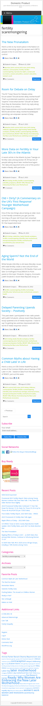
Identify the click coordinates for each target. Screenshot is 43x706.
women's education (30, 74)
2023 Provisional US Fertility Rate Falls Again (17, 517)
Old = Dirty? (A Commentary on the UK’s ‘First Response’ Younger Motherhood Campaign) (21, 203)
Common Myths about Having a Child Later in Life (20, 360)
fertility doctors (14, 666)
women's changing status (26, 688)
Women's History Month (16, 690)
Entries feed (6, 639)
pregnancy (12, 183)
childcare (6, 69)
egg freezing (23, 129)
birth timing (31, 67)
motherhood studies (29, 394)
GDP (34, 666)
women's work (7, 76)
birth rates (23, 67)
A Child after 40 (7, 614)
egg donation (13, 129)
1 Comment (8, 188)
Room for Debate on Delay (18, 89)
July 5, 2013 (24, 177)
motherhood (20, 673)
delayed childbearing (33, 661)
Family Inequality (7, 624)
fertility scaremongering (23, 131)
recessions (15, 398)
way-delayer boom (14, 688)
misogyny (4, 673)
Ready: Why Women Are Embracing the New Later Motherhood (21, 680)
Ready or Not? (6, 596)
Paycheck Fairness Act (14, 675)
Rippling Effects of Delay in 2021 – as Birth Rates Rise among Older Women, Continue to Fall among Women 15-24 (20, 537)
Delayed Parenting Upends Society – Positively (18, 309)
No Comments (9, 79)
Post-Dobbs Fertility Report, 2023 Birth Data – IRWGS (20, 514)
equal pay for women (34, 663)
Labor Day (6, 671)
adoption (8, 127)
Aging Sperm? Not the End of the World (20, 257)
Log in (4, 636)
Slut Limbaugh (6, 599)
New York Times (31, 673)
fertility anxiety (6, 666)
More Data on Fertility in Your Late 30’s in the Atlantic (20, 150)
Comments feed (7, 642)
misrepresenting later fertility (12, 240)
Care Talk (5, 621)
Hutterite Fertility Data (9, 589)
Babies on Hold (7, 602)
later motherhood (8, 134)
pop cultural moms (18, 242)
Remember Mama (8, 585)
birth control (15, 67)
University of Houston (34, 686)
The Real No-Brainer (9, 582)
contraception (14, 69)
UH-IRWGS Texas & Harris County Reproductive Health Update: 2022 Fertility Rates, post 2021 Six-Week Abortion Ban (21, 526)
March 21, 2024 (25, 64)
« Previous (8, 410)
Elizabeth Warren (14, 664)
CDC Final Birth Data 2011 (27, 659)
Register (4, 632)
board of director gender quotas (11, 659)
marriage (24, 391)
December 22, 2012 (26, 336)
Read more (36, 79)
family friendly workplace (28, 236)
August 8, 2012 (25, 384)
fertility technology (27, 290)
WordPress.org (7, 646)
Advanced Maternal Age (10, 617)
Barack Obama (20, 656)
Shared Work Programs (26, 683)
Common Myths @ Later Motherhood (14, 579)
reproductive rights (20, 72)
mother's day (11, 673)
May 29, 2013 (24, 233)
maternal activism (33, 391)
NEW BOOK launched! (9, 495)
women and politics (16, 74)
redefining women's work (29, 136)
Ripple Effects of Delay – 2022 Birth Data (15, 520)
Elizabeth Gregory (10, 64)
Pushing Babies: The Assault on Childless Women (18, 592)
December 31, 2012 (26, 287)
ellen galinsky (24, 663)
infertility (35, 131)
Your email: (6, 428)
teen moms (36, 683)
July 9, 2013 (24, 124)
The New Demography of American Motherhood (15, 686)
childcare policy (6, 661)
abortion (7, 67)
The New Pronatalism (15, 42)
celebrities (16, 236)
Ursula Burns (5, 688)
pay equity (23, 675)
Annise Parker (7, 656)
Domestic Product (20, 3)
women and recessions (13, 692)
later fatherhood (14, 292)
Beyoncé (30, 656)
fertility (21, 69)
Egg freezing (5, 663)
